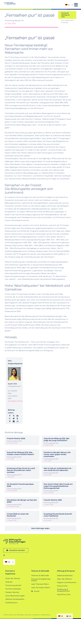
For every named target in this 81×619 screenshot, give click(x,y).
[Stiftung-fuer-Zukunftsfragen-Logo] (9, 3)
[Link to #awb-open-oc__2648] (76, 5)
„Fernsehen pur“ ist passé (30, 15)
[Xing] (14, 421)
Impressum (36, 615)
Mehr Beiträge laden (40, 528)
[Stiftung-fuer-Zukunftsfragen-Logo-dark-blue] (14, 540)
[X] (14, 415)
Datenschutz (46, 615)
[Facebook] (10, 415)
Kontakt (28, 615)
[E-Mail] (17, 421)
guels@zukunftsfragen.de (17, 401)
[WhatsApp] (9, 418)
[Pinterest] (10, 421)
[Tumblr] (17, 418)
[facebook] (4, 555)
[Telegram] (13, 418)
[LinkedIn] (17, 415)
